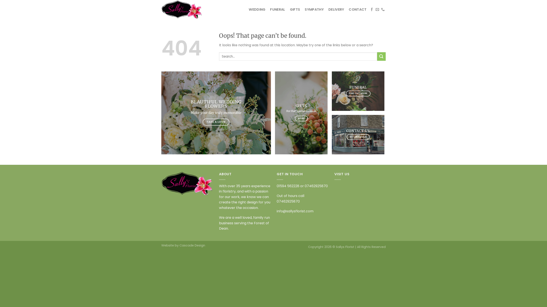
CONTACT (357, 9)
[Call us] (383, 10)
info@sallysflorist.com (295, 211)
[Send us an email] (377, 10)
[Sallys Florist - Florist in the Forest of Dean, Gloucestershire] (182, 9)
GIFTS (295, 9)
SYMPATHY (314, 9)
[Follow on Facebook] (371, 10)
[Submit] (381, 56)
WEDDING (257, 9)
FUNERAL (277, 9)
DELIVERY (336, 9)
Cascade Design (192, 245)
